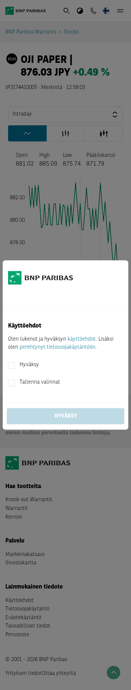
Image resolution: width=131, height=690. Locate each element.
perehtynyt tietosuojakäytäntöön (57, 347)
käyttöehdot (82, 339)
